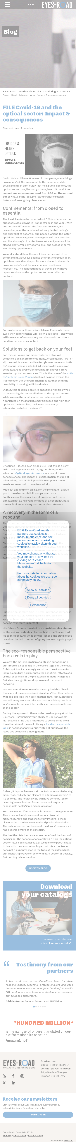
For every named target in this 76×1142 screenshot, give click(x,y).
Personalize (38, 605)
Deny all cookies (38, 597)
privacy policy (31, 579)
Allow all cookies (38, 590)
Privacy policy (38, 611)
